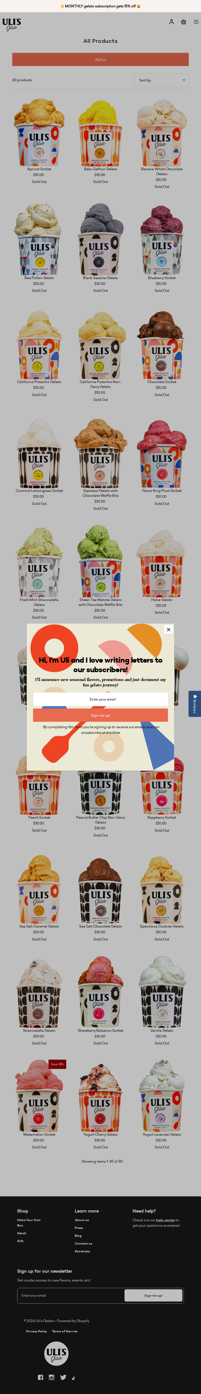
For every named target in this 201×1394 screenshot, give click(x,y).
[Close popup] (168, 629)
